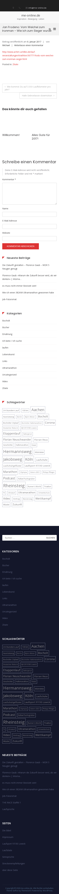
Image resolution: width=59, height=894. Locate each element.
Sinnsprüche (8, 856)
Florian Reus (41, 439)
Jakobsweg (12, 459)
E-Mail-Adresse (9, 220)
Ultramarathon (9, 367)
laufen (5, 347)
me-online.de (30, 15)
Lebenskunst (8, 354)
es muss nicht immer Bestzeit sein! (19, 285)
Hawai (33, 445)
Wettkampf (43, 498)
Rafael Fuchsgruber (26, 478)
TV (4, 493)
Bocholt (6, 320)
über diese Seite (10, 870)
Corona (50, 422)
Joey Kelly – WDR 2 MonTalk (14, 136)
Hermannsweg (17, 451)
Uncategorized (9, 374)
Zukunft (17, 504)
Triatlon (47, 486)
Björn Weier (30, 417)
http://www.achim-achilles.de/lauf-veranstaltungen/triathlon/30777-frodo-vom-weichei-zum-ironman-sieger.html (28, 55)
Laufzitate (7, 850)
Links (4, 361)
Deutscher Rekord (10, 428)
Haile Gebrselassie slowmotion (37, 95)
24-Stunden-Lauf (11, 410)
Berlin (19, 417)
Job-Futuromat (9, 299)
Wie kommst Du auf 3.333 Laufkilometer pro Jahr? (28, 88)
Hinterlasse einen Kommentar (28, 45)
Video (5, 381)
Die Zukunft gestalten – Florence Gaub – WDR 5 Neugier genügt (25, 267)
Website (6, 232)
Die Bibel (6, 830)
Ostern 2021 (35, 472)
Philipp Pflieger (49, 472)
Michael (6, 45)
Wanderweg (27, 499)
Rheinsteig (14, 486)
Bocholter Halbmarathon (32, 423)
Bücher (5, 327)
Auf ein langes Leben (41, 136)
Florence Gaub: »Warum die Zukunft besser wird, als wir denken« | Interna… (29, 277)
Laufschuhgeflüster (12, 465)
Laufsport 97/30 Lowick (37, 465)
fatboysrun (27, 434)
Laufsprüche (8, 809)
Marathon (10, 472)
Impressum (7, 837)
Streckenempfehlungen (13, 863)
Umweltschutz (44, 493)
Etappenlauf (11, 433)
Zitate (15, 64)
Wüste (6, 504)
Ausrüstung (8, 416)
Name (5, 208)
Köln (29, 459)
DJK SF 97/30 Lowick (29, 428)
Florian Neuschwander (17, 439)
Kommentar (9, 179)
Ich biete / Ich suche (12, 340)
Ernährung (7, 334)
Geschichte (8, 445)
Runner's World (34, 486)
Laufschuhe (42, 459)
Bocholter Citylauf (10, 423)
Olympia (23, 472)
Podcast (9, 478)
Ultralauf (11, 493)
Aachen (37, 409)
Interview (39, 452)
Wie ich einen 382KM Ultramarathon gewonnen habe (28, 292)
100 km (25, 410)
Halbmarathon (22, 445)
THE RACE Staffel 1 (11, 802)
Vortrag (16, 499)
